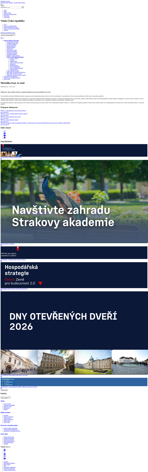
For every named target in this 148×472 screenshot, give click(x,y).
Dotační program (14, 65)
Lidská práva (10, 48)
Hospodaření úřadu (8, 442)
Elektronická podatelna (9, 463)
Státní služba (7, 17)
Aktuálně (6, 415)
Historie (6, 409)
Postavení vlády (7, 406)
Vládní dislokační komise (13, 71)
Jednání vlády (7, 421)
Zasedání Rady (13, 61)
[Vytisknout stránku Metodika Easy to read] (5, 138)
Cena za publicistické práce (16, 68)
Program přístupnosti (15, 66)
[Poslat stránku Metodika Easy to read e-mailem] (5, 136)
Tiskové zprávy (7, 418)
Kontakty (6, 461)
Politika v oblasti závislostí (13, 55)
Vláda (5, 11)
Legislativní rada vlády (12, 43)
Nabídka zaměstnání (9, 439)
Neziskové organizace (12, 53)
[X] (5, 452)
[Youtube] (5, 459)
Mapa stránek (7, 464)
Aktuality (12, 59)
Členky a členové (14, 58)
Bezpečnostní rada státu (12, 42)
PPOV (2, 38)
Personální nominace (12, 54)
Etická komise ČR (11, 46)
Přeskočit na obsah (5, 1)
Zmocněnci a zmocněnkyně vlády (12, 77)
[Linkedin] (5, 454)
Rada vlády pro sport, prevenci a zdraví (16, 75)
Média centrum (7, 13)
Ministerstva (7, 408)
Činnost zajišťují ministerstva (11, 76)
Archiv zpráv (7, 79)
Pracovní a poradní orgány (10, 14)
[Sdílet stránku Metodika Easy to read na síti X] (5, 131)
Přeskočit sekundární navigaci (8, 32)
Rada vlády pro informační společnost (16, 72)
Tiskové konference (8, 419)
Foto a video (7, 422)
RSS (5, 466)
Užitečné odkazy (14, 69)
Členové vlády (7, 404)
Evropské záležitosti (11, 44)
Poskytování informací (9, 441)
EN (1, 4)
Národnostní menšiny (12, 51)
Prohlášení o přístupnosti (10, 467)
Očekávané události (8, 416)
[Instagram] (5, 457)
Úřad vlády (6, 15)
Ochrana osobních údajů (10, 470)
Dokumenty (13, 64)
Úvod (5, 10)
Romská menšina (11, 47)
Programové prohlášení (9, 405)
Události (6, 444)
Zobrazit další (4, 390)
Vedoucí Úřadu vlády (9, 437)
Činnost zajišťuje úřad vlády (10, 428)
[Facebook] (5, 450)
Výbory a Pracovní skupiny (16, 62)
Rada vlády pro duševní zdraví (14, 73)
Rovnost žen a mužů (12, 50)
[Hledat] (23, 7)
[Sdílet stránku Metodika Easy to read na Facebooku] (5, 134)
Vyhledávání (4, 7)
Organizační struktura (9, 438)
